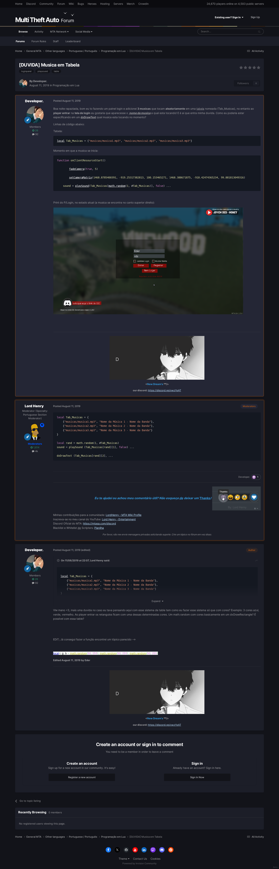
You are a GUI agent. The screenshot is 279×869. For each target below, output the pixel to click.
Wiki (71, 3)
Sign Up (255, 17)
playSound (82, 185)
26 (36, 130)
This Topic (244, 31)
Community (46, 3)
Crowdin (143, 3)
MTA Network (58, 31)
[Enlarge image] (148, 260)
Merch (131, 3)
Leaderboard (72, 41)
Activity (39, 31)
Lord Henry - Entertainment (119, 519)
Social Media (83, 31)
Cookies (155, 858)
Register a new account (82, 777)
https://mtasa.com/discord (99, 523)
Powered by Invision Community (139, 863)
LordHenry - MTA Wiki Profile (123, 514)
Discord (31, 3)
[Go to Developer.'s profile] (23, 83)
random (120, 185)
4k (36, 451)
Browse (23, 31)
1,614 (36, 447)
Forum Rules (39, 41)
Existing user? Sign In (228, 17)
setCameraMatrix (80, 177)
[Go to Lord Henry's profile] (34, 431)
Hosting (105, 3)
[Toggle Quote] (58, 560)
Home (18, 3)
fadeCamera (76, 168)
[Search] (259, 31)
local (61, 140)
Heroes (92, 3)
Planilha (99, 527)
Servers (118, 3)
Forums (20, 41)
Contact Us (140, 858)
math (112, 185)
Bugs (81, 3)
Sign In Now (197, 777)
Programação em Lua (66, 85)
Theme (123, 858)
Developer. (40, 81)
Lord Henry (34, 406)
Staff (56, 41)
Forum (61, 3)
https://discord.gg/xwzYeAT (164, 390)
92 (36, 134)
